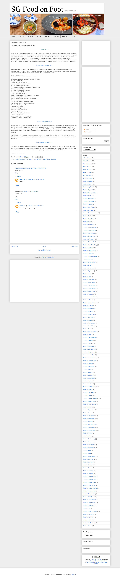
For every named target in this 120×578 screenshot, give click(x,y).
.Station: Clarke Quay (89, 250)
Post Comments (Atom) (48, 257)
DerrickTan (22, 179)
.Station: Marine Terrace (89, 360)
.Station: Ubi (86, 508)
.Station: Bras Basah (88, 218)
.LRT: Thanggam (87, 178)
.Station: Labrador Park (89, 337)
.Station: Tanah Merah (89, 485)
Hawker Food (18, 159)
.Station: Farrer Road (89, 282)
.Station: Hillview (87, 300)
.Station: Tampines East (89, 476)
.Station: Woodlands (88, 514)
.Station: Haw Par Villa (89, 297)
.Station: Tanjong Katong (90, 488)
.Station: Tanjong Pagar (89, 491)
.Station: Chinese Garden (90, 242)
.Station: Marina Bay (88, 355)
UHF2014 (39, 159)
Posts (87, 129)
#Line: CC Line (87, 158)
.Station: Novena (87, 389)
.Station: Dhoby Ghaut (89, 262)
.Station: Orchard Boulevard (90, 398)
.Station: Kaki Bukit (88, 317)
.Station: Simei (87, 453)
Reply (16, 173)
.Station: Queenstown (89, 427)
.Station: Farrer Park (88, 279)
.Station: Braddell (88, 216)
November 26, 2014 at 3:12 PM (30, 191)
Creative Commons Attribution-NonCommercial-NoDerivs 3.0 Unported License (96, 562)
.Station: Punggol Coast (89, 424)
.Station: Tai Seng (88, 470)
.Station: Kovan (87, 334)
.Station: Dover (87, 265)
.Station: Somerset (88, 459)
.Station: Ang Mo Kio (88, 187)
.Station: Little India (88, 346)
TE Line (73, 36)
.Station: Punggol (88, 421)
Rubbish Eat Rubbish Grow (22, 168)
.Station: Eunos (87, 273)
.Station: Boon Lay (88, 210)
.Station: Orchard (88, 395)
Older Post (74, 247)
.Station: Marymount (88, 366)
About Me (22, 36)
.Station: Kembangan (89, 323)
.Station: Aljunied (87, 184)
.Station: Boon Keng (88, 207)
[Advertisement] (44, 280)
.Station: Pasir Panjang (89, 404)
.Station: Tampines (88, 473)
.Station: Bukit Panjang (89, 230)
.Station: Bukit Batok (88, 224)
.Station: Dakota (87, 259)
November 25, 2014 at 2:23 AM (38, 168)
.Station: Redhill (87, 433)
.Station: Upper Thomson (90, 511)
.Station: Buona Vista (89, 233)
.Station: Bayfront (88, 189)
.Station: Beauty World (89, 192)
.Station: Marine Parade (89, 357)
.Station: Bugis (87, 221)
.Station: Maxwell (87, 372)
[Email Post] (32, 157)
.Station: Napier (87, 381)
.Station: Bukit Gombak (89, 227)
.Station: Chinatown (88, 239)
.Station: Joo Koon (88, 311)
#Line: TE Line (87, 172)
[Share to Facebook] (40, 157)
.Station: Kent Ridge (88, 326)
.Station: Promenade (88, 418)
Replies (19, 176)
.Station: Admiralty (88, 181)
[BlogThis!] (37, 157)
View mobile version (44, 250)
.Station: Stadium (88, 465)
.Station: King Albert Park (90, 331)
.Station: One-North (88, 392)
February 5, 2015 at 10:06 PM (35, 205)
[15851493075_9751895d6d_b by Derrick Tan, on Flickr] (44, 65)
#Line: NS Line (87, 169)
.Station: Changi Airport (89, 236)
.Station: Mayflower (88, 375)
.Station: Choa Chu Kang (90, 245)
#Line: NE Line (87, 166)
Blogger (74, 574)
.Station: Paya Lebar (88, 410)
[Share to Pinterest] (42, 157)
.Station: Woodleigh (88, 517)
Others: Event (32, 159)
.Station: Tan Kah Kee (89, 482)
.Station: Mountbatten (89, 378)
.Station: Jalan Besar (89, 308)
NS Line (64, 36)
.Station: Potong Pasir (89, 415)
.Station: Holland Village (89, 302)
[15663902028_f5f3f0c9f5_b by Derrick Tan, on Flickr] (44, 121)
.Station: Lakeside (88, 340)
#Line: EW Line (87, 163)
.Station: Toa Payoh (88, 505)
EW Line (47, 36)
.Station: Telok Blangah (89, 499)
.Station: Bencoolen (88, 198)
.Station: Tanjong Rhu (89, 494)
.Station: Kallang (87, 320)
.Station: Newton (87, 384)
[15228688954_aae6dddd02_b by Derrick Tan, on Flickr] (44, 142)
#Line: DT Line (87, 161)
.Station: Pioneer (87, 412)
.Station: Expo (87, 276)
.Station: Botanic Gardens (90, 213)
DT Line (39, 36)
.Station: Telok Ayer (88, 497)
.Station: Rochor (87, 436)
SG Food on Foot (96, 559)
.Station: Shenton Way (89, 447)
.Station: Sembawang (89, 439)
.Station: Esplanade (88, 271)
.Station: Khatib (87, 328)
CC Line (30, 36)
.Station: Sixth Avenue (89, 456)
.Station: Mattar (87, 369)
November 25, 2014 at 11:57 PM (36, 179)
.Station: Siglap (87, 450)
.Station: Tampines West (89, 479)
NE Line (56, 36)
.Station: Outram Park (89, 401)
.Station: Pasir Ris (88, 407)
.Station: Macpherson (89, 352)
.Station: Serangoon (88, 444)
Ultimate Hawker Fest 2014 (49, 159)
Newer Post (14, 247)
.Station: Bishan (87, 204)
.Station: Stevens (87, 468)
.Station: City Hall (88, 247)
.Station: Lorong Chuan (89, 349)
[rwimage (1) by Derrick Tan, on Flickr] (44, 49)
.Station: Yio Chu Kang (89, 523)
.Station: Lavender (88, 343)
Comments (88, 132)
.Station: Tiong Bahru (89, 502)
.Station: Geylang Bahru (89, 288)
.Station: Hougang (88, 305)
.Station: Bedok (87, 195)
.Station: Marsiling (88, 363)
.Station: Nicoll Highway (89, 386)
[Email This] (35, 157)
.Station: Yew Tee (88, 520)
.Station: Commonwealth (90, 256)
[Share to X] (39, 157)
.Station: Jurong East (89, 314)
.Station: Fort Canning (89, 285)
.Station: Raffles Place (89, 430)
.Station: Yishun (87, 526)
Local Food (25, 159)
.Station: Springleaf (88, 462)
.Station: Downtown (88, 268)
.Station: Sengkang (88, 441)
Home (13, 36)
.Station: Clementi (88, 253)
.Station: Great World (89, 291)
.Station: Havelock (88, 294)
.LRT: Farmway (87, 175)
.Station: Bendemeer (88, 201)
